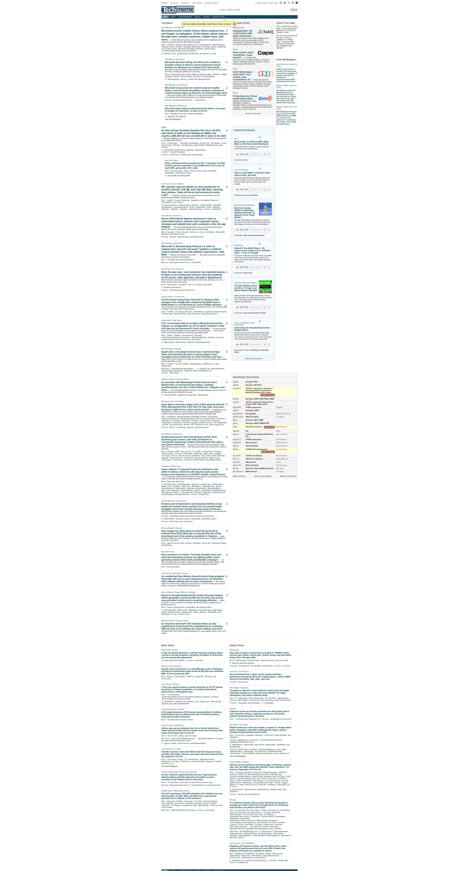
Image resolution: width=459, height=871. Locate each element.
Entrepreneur (272, 778)
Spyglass (244, 688)
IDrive (235, 93)
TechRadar (210, 232)
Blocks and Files (180, 314)
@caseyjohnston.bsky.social (203, 516)
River (172, 17)
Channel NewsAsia (260, 783)
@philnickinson (183, 237)
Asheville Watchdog (199, 337)
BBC (279, 829)
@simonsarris (180, 488)
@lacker (219, 486)
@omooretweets (170, 610)
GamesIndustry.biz (186, 260)
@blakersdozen (211, 519)
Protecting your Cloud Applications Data (245, 97)
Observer (233, 700)
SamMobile (195, 456)
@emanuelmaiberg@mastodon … (184, 738)
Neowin (214, 47)
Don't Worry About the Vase (202, 782)
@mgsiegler (242, 703)
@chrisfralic (196, 262)
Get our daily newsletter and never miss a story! (207, 24)
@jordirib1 (171, 116)
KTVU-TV (233, 787)
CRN (194, 805)
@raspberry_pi (238, 860)
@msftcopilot (194, 53)
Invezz (223, 143)
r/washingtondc (254, 794)
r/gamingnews (203, 427)
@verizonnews (237, 789)
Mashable (199, 49)
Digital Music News (207, 759)
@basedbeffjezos (214, 488)
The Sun (186, 423)
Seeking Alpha (283, 698)
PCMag (178, 45)
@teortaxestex (184, 205)
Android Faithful (199, 460)
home (290, 40)
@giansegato (217, 610)
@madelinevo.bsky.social (179, 516)
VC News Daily (167, 314)
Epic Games (255, 810)
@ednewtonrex (183, 743)
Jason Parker (172, 285)
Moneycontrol (167, 145)
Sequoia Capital (211, 314)
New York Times (171, 160)
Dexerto (209, 423)
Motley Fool (204, 143)
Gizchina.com (205, 421)
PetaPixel (261, 858)
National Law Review (188, 772)
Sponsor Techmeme (253, 113)
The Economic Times (273, 780)
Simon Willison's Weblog (185, 592)
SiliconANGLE (199, 145)
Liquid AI (170, 200)
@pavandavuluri (204, 79)
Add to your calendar (262, 476)
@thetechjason (218, 484)
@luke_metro (167, 486)
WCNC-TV (242, 774)
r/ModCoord (260, 753)
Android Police (208, 451)
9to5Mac (177, 335)
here (289, 44)
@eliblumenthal (276, 789)
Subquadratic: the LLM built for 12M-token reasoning (243, 33)
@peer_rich (185, 486)
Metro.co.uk (169, 763)
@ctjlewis (176, 486)
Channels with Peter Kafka (255, 313)
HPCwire (176, 145)
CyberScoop (187, 805)
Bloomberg (196, 47)
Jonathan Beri (283, 860)
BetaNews (165, 234)
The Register (176, 805)
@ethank (173, 237)
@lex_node (166, 490)
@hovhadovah (187, 492)
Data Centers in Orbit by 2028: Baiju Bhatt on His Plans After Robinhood (251, 143)
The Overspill (248, 814)
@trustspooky (167, 492)
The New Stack (173, 782)
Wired (174, 49)
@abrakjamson (167, 207)
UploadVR (178, 243)
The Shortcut (220, 418)
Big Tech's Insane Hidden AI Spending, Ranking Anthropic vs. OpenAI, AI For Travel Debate (244, 213)
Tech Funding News (256, 698)
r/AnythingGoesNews (266, 749)
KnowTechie (254, 700)
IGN (192, 425)
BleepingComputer (188, 418)
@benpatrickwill (200, 743)
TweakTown (255, 816)
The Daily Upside (267, 816)
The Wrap (175, 761)
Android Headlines (210, 801)
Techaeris (188, 460)
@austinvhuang (205, 610)
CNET (177, 451)
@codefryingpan (170, 484)
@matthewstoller (183, 704)
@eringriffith (168, 150)
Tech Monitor (215, 143)
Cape (235, 49)
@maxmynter (201, 488)
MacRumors (257, 772)
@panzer (203, 612)
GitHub (209, 285)
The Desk (219, 337)
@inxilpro (190, 342)
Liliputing (165, 458)
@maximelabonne (171, 205)
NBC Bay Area (276, 774)
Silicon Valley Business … (239, 826)
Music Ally (183, 782)
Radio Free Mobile (209, 171)
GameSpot (242, 812)
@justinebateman (199, 785)
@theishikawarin (259, 835)
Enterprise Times (194, 314)
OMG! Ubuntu (277, 854)
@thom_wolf (182, 610)
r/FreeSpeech (235, 753)
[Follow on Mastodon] (293, 3)
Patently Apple (240, 660)
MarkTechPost (179, 607)
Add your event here (288, 476)
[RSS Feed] (281, 3)
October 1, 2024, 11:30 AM (229, 10)
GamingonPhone (249, 822)
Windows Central (168, 47)
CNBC (163, 127)
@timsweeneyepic (281, 831)
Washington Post (251, 829)
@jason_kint (206, 371)
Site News (197, 3)
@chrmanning (215, 785)
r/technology (174, 290)
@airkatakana (235, 747)
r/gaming (190, 427)
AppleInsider (166, 366)
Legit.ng (233, 824)
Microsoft (170, 45)
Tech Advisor (172, 759)
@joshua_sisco (193, 701)
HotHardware (247, 783)
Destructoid (177, 423)
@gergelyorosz (208, 486)
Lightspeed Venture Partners (216, 312)
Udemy (181, 736)
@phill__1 (177, 492)
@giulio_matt (187, 612)
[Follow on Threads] (289, 3)
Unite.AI (180, 202)
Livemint (165, 425)
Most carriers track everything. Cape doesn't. (243, 55)
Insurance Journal (209, 803)
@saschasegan (173, 79)
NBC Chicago (258, 780)
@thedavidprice (206, 205)
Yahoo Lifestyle (186, 76)
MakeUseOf (220, 232)
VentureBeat (178, 184)
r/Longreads (188, 521)
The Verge (206, 47)
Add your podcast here (253, 358)
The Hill (240, 824)
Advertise (185, 3)
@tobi (209, 207)
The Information (187, 145)
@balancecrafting (191, 371)
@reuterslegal (167, 371)
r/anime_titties (281, 749)
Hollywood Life (235, 783)
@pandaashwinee (181, 207)
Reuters (165, 147)
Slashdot (199, 155)
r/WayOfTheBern (236, 751)
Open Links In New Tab (267, 3)
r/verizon (241, 794)
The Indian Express (254, 812)
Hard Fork (248, 273)
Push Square (213, 416)
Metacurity (171, 801)
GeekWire (216, 74)
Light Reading (203, 805)
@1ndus (197, 490)
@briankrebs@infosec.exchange (183, 810)
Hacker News (174, 155)
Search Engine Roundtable (193, 114)
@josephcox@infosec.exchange (210, 738)
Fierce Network (187, 335)
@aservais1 (192, 395)
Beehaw (269, 753)
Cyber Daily (185, 421)
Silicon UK (276, 812)
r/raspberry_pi (243, 862)
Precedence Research (183, 312)
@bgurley (190, 150)
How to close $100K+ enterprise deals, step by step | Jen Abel (252, 174)
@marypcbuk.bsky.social (182, 100)
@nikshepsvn (196, 486)
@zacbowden (182, 53)
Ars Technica (177, 269)
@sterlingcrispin (187, 490)
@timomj (235, 663)
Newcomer (171, 481)
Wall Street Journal (180, 573)
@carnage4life (248, 663)
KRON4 (202, 423)
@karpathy (166, 614)
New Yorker (181, 501)
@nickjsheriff (206, 490)
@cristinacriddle (170, 395)
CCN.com (233, 774)
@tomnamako (180, 342)
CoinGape (196, 543)
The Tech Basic (270, 698)
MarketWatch (194, 143)
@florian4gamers (217, 369)
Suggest (285, 783)
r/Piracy (172, 427)
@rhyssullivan (184, 494)
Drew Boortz (243, 682)
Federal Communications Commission (176, 337)
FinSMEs (170, 312)
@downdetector (263, 789)
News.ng (233, 812)
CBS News (282, 772)
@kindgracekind (168, 488)
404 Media (179, 725)
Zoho (235, 69)
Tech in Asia (206, 543)
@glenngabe (270, 745)
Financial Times (195, 171)
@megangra (178, 371)
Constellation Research (209, 200)
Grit (245, 160)
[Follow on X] (297, 3)
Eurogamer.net (218, 425)
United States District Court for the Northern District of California (186, 697)
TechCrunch (178, 27)
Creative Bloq (285, 810)
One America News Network (240, 776)
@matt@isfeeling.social (248, 831)
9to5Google (187, 454)
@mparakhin (201, 207)
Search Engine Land (190, 45)
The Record (214, 805)
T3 (193, 451)
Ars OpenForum (189, 290)
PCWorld (179, 47)
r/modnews (253, 749)
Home (165, 17)
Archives (174, 3)
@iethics (167, 287)
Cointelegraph (179, 676)
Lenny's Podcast (251, 195)
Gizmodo (178, 454)
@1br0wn (205, 395)
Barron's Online (185, 173)
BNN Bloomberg (212, 145)
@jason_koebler (170, 743)
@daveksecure (267, 831)
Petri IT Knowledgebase (206, 76)
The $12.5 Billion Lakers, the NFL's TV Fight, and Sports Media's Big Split (246, 288)
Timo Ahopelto (255, 666)
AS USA (285, 780)
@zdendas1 (195, 519)
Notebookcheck (215, 460)
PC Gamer (273, 822)
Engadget (187, 47)
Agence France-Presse (176, 543)
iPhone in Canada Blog (205, 418)
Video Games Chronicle (171, 418)
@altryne (182, 116)
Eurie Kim (269, 666)
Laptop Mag (281, 785)
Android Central (184, 456)
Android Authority (183, 416)
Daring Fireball (205, 607)
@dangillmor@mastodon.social (241, 742)
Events (206, 17)
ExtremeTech (235, 856)
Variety (180, 759)
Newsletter (218, 17)
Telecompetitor (167, 807)
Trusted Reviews (176, 458)
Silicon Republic (168, 699)
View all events (239, 476)
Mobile (164, 3)
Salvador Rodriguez (177, 152)
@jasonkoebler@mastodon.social (177, 740)
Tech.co (191, 285)
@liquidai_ (195, 205)
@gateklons (182, 395)
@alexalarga (169, 660)
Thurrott (178, 364)
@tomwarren (201, 100)
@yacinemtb (259, 745)
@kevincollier (169, 342)
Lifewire (241, 785)
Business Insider (173, 567)
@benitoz (202, 150)
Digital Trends (210, 49)
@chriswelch (198, 237)
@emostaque (197, 209)
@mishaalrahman (250, 833)
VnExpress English (219, 543)
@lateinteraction (174, 612)
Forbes (178, 232)
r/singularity (216, 209)
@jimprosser (249, 745)
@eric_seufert (238, 837)
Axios (186, 171)
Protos (181, 481)
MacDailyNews (195, 364)
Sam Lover (258, 814)
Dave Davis (199, 660)
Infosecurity (188, 801)
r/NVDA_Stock (186, 155)
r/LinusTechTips (260, 751)
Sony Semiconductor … (272, 856)
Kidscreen (278, 824)
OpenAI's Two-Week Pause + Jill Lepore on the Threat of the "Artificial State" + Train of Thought (252, 250)
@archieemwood (218, 492)
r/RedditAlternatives (275, 751)
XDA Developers (205, 45)
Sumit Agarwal (243, 666)
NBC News (177, 320)
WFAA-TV (233, 785)
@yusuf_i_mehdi (209, 53)
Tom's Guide (166, 49)
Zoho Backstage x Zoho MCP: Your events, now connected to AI (243, 76)
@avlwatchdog (204, 342)
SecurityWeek (191, 51)
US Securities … (173, 143)
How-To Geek (186, 451)
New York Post (251, 785)
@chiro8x (198, 492)
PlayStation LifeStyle (198, 416)
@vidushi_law (204, 369)
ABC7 (271, 783)
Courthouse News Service (239, 816)
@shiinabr (234, 835)
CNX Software (256, 856)
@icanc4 (248, 860)
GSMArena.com (209, 364)
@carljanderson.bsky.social (280, 719)
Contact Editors (211, 3)
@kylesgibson (237, 745)
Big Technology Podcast (254, 235)
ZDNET (198, 451)
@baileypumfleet (219, 490)
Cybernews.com (254, 719)
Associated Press (175, 425)
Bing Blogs (174, 114)
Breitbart (233, 778)
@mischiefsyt (278, 833)
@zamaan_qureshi (183, 519)
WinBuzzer (186, 200)
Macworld (239, 772)
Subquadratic (238, 28)
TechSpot (198, 285)
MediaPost (222, 47)
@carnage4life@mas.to (269, 740)
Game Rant (248, 824)
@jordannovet (180, 150)
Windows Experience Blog (180, 74)
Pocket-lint (216, 421)
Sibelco (170, 335)
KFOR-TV (282, 778)
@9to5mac (234, 791)
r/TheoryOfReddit (248, 753)
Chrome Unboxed (201, 458)
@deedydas (193, 610)
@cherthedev (169, 519)
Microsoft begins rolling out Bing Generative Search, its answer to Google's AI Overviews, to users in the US (195, 109)
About (197, 17)
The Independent (220, 423)
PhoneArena (185, 761)
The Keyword (167, 460)
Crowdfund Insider (186, 720)
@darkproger (206, 484)
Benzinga (184, 143)
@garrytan (195, 484)
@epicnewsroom (236, 833)
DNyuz (232, 780)
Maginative (195, 200)
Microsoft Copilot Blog (186, 49)
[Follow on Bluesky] (285, 3)
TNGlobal (189, 676)
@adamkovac (169, 701)
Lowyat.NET (199, 676)
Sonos (202, 232)
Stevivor (187, 425)
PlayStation (171, 416)
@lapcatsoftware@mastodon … (183, 369)
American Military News (246, 778)
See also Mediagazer (173, 119)
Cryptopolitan (167, 423)
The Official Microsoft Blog (171, 51)
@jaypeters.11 (243, 740)
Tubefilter (217, 761)
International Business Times (258, 774)
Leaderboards (185, 17)
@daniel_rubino (170, 53)
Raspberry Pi (240, 854)
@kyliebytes (281, 745)
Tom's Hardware (247, 843)
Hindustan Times (201, 425)
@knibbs (181, 660)
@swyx (192, 207)
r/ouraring (286, 666)
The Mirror (195, 421)
